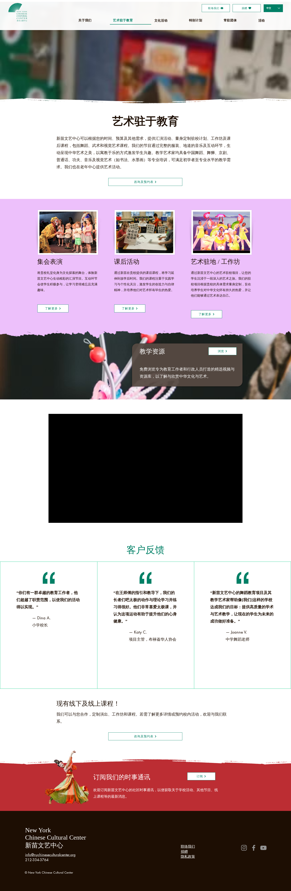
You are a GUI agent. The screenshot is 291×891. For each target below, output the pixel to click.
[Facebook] (254, 848)
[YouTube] (263, 848)
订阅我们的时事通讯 (121, 777)
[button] (201, 776)
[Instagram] (244, 848)
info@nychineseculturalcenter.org (50, 854)
